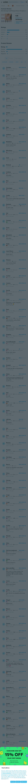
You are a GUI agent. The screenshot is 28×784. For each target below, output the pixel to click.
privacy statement (7, 773)
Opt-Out (18, 781)
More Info (24, 781)
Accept (12, 781)
